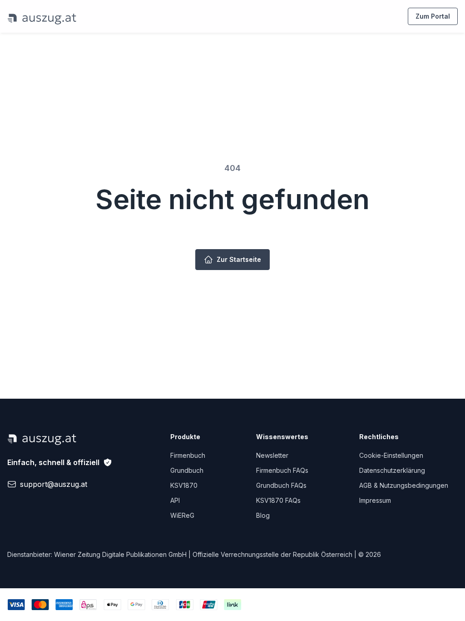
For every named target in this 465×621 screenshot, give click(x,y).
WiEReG (182, 515)
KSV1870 (184, 485)
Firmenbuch (187, 455)
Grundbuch (186, 470)
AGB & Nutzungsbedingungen (403, 485)
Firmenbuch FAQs (282, 470)
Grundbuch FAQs (281, 485)
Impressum (375, 500)
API (175, 500)
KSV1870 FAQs (278, 500)
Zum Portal (433, 16)
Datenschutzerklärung (392, 470)
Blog (263, 515)
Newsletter (272, 455)
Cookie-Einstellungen (391, 455)
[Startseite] (42, 16)
